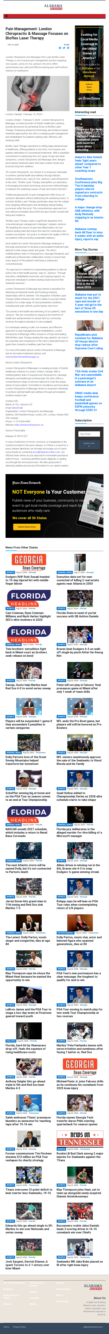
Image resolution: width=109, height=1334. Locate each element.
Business (8, 1289)
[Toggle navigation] (6, 16)
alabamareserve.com (92, 1327)
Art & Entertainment (14, 1282)
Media (33, 1304)
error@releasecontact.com (46, 452)
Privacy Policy (19, 1327)
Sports (59, 1295)
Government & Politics (37, 1284)
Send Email (17, 407)
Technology (62, 1301)
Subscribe (89, 444)
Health (33, 1291)
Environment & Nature (11, 1296)
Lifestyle (34, 1297)
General (7, 1304)
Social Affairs (63, 1289)
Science (60, 1282)
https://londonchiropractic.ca (29, 424)
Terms (6, 1327)
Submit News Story (89, 87)
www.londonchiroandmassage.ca (22, 356)
